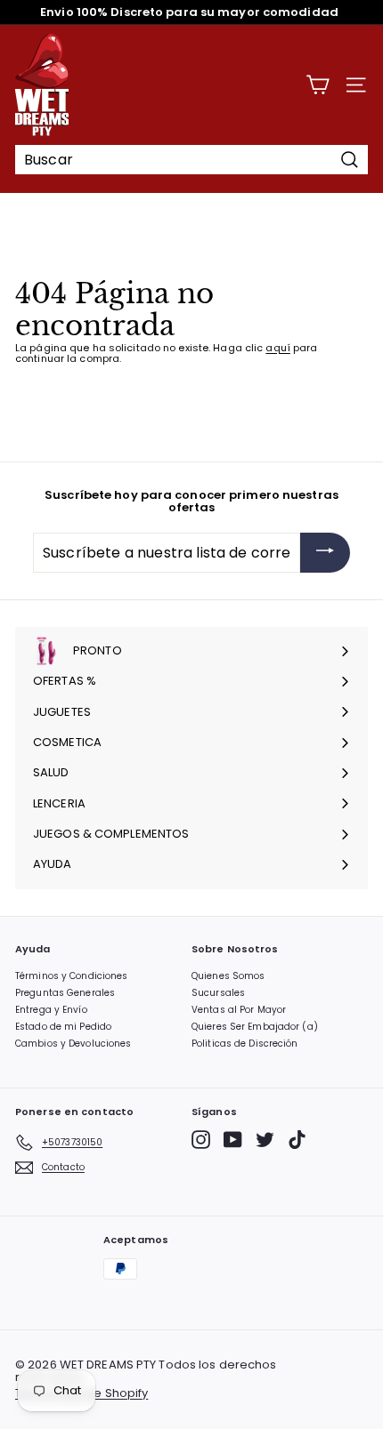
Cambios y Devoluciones (73, 1043)
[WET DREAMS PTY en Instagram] (201, 1139)
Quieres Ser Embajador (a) (255, 1026)
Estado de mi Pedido (63, 1026)
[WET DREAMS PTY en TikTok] (297, 1139)
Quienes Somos (228, 976)
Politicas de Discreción (245, 1043)
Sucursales (218, 992)
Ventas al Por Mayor (239, 1009)
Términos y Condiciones (71, 976)
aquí (277, 348)
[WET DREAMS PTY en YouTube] (233, 1139)
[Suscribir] (325, 553)
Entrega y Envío (51, 1009)
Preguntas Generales (65, 992)
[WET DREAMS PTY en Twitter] (265, 1139)
